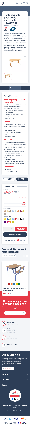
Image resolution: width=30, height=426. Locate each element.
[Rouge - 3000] (9, 284)
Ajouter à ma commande (21, 229)
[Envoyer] (24, 313)
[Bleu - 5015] (14, 284)
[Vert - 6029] (19, 284)
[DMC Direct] (3, 3)
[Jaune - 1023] (17, 284)
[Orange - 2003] (11, 284)
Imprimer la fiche (23, 179)
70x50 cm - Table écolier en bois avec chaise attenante (14, 289)
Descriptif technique (15, 87)
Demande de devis (15, 235)
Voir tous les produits (8, 256)
